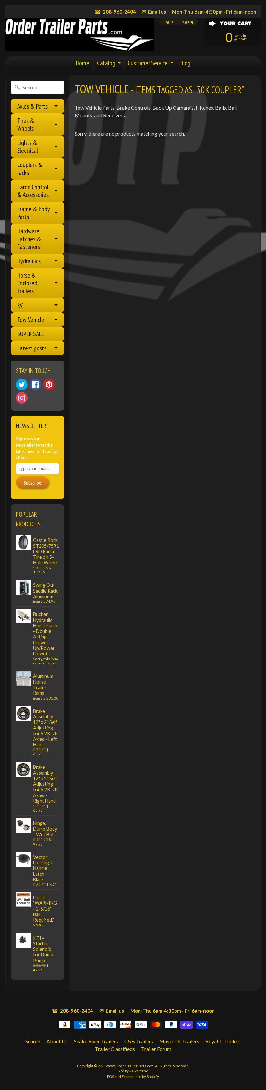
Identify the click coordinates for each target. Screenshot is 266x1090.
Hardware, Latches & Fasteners (29, 239)
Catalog (106, 63)
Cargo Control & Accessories (33, 191)
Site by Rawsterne (133, 1071)
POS (110, 1076)
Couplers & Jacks (29, 169)
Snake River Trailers (96, 1041)
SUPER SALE (30, 334)
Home (82, 63)
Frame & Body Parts (33, 213)
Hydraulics (29, 261)
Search (32, 1041)
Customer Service (148, 63)
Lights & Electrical (27, 146)
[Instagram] (22, 398)
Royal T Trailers (223, 1041)
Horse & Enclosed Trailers (27, 283)
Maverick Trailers (179, 1041)
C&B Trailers (138, 1041)
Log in (168, 22)
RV (20, 305)
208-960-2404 (115, 11)
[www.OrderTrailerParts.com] (79, 34)
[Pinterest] (49, 384)
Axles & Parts (32, 106)
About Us (57, 1041)
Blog (185, 63)
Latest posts (31, 348)
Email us (154, 11)
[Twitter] (22, 384)
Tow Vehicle (30, 319)
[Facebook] (35, 384)
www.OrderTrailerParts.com (130, 1066)
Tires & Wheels (25, 124)
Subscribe (32, 482)
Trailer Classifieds (115, 1049)
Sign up (188, 22)
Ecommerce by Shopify (140, 1076)
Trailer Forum (156, 1049)
